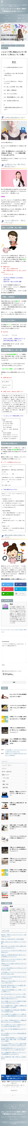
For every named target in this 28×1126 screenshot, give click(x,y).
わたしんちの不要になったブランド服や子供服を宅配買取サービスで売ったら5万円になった (13, 1044)
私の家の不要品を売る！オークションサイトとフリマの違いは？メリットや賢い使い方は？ (13, 1048)
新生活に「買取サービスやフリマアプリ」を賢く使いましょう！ (18, 793)
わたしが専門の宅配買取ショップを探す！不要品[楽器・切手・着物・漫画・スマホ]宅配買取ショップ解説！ (13, 1039)
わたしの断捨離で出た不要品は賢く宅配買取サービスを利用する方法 (18, 741)
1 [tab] (12, 1095)
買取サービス (14, 1106)
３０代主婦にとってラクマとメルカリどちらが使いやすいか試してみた (18, 893)
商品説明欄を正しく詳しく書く (15, 97)
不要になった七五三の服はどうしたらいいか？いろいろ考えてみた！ (13, 981)
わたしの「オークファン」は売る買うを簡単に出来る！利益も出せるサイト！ (13, 997)
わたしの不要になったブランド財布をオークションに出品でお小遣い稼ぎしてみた (13, 1025)
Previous (2, 1078)
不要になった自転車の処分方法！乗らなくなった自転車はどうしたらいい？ (18, 730)
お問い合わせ (21, 1105)
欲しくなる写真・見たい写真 (14, 86)
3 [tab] (15, 1095)
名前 (3, 665)
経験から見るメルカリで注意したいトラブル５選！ (13, 942)
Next (25, 1078)
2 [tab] (14, 1095)
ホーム (7, 15)
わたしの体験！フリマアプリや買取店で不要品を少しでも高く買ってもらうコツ (13, 1002)
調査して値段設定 (12, 90)
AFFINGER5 (13, 1123)
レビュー (7, 21)
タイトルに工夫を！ (12, 93)
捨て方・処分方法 (19, 629)
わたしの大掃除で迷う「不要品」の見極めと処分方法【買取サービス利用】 (13, 1006)
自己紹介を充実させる (13, 100)
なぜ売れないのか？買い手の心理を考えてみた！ (13, 74)
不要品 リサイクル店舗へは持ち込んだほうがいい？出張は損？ (14, 964)
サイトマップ (6, 1106)
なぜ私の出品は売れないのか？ (14, 67)
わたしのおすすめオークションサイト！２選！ (13, 994)
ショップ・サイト (7, 18)
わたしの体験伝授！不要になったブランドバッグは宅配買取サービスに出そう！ (13, 1053)
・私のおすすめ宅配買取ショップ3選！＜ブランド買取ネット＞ (13, 990)
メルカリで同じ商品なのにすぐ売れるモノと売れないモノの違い (18, 882)
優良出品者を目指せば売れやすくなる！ (13, 108)
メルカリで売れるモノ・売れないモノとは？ (13, 82)
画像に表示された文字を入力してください (12, 671)
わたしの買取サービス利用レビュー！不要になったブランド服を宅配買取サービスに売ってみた (13, 1016)
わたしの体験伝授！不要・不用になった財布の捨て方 (13, 1057)
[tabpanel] (14, 1077)
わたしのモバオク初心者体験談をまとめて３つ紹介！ (13, 1029)
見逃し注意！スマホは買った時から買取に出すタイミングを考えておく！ (18, 826)
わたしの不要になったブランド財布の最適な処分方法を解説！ (13, 1034)
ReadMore (14, 1090)
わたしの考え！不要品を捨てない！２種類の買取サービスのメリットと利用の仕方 (13, 1021)
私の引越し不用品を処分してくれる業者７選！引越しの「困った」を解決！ (13, 986)
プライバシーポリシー (12, 1105)
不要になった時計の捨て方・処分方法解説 (12, 939)
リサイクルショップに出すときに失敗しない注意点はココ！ (13, 951)
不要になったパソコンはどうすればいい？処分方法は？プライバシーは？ (18, 860)
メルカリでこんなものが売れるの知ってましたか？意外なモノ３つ (18, 708)
